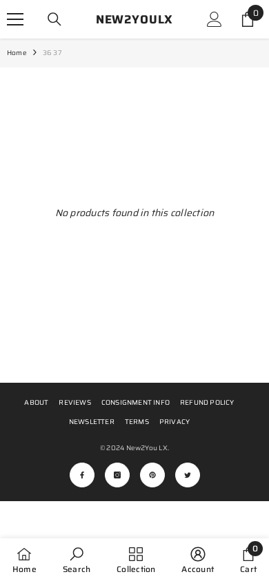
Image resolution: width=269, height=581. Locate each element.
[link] (76, 559)
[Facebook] (82, 475)
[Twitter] (187, 475)
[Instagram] (117, 475)
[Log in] (214, 19)
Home (17, 52)
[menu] (15, 19)
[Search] (54, 19)
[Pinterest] (152, 475)
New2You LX (147, 448)
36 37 (52, 52)
